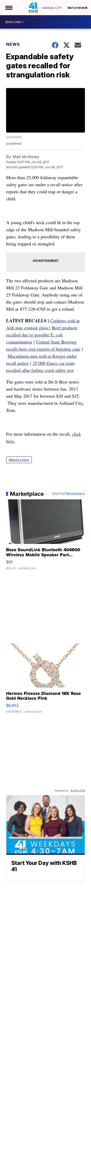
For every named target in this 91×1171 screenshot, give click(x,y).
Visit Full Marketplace (68, 494)
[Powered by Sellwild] (77, 791)
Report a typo (19, 460)
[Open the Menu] (8, 7)
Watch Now (76, 7)
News (13, 44)
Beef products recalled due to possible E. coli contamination (41, 335)
